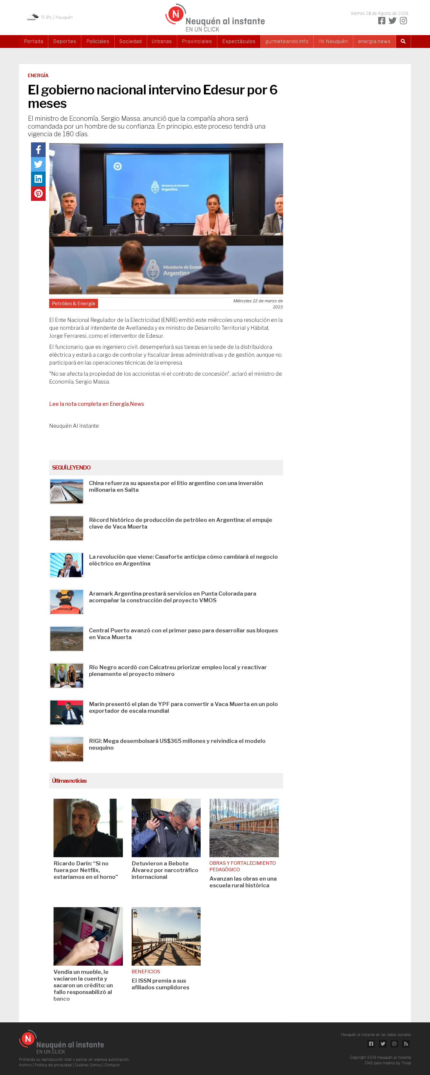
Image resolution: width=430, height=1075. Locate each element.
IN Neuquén (333, 41)
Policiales (97, 41)
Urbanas (162, 41)
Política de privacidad (54, 1065)
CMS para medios (380, 1063)
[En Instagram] (403, 20)
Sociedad (130, 41)
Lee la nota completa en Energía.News (96, 404)
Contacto (112, 1065)
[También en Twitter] (392, 20)
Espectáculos (239, 41)
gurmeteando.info (287, 41)
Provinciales (197, 41)
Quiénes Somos (88, 1065)
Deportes (64, 41)
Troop (406, 1063)
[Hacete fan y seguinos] (381, 20)
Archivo (26, 1065)
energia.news (374, 41)
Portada (33, 41)
